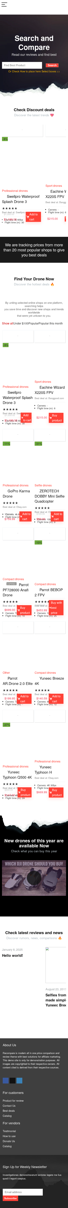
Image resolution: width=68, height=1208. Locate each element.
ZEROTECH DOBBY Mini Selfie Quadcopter (50, 496)
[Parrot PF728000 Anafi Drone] (18, 560)
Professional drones (15, 191)
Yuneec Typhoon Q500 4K (17, 774)
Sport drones (54, 186)
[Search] (62, 5)
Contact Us (9, 1105)
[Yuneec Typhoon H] (50, 742)
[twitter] (12, 1080)
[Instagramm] (19, 1080)
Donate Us (9, 1141)
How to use (9, 1136)
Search (52, 65)
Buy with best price (56, 607)
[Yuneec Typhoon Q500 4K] (18, 747)
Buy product (57, 417)
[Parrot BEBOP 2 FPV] (50, 565)
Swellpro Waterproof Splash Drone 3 (21, 199)
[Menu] (4, 5)
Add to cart (33, 216)
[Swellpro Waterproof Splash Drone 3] (22, 166)
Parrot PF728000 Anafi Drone (16, 589)
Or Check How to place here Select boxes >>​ (34, 71)
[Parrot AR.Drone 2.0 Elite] (18, 653)
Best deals (9, 1110)
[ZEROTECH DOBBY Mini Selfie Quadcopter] (50, 466)
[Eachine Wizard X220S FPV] (50, 362)
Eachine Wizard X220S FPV (50, 390)
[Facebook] (6, 1080)
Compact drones (13, 579)
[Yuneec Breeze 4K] (50, 653)
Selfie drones (43, 485)
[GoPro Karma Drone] (18, 466)
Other (6, 672)
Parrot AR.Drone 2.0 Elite (18, 681)
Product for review (13, 1100)
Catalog (7, 1115)
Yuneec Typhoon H (43, 769)
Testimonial (9, 1131)
